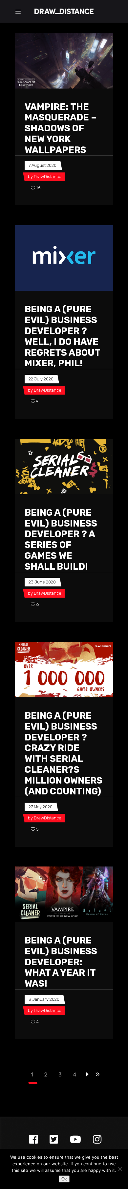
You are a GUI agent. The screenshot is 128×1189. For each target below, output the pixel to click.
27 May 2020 (41, 806)
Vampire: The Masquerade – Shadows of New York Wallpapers (60, 128)
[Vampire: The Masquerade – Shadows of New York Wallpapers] (64, 61)
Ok (64, 1178)
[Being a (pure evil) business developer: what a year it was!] (64, 894)
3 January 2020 (44, 999)
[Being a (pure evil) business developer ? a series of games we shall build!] (64, 466)
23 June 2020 (42, 582)
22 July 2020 (41, 378)
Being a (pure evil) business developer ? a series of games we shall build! (61, 539)
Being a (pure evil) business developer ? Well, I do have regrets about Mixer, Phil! (62, 336)
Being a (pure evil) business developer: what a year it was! (61, 962)
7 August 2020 (42, 165)
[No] (120, 1169)
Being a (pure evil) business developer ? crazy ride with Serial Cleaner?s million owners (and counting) (63, 753)
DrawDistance (47, 176)
